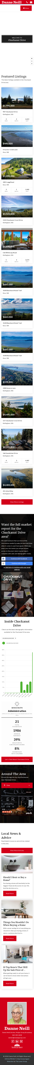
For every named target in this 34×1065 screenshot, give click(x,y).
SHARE (29, 792)
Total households (17, 725)
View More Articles (17, 850)
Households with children (17, 752)
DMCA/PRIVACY (10, 1059)
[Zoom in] (31, 58)
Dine (8, 785)
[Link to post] (17, 864)
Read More (10, 893)
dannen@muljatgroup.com (17, 1037)
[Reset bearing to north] (31, 63)
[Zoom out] (31, 61)
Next (31, 803)
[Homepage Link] (11, 2)
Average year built (17, 734)
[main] (17, 504)
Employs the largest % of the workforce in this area (17, 714)
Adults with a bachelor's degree (17, 743)
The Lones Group (21, 1061)
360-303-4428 (17, 1035)
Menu (27, 8)
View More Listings (17, 502)
